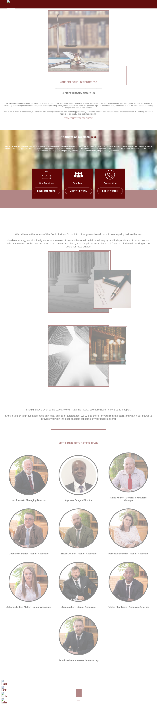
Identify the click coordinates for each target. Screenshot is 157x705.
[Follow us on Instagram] (4, 694)
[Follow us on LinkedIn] (4, 688)
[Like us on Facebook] (4, 682)
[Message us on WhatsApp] (4, 700)
